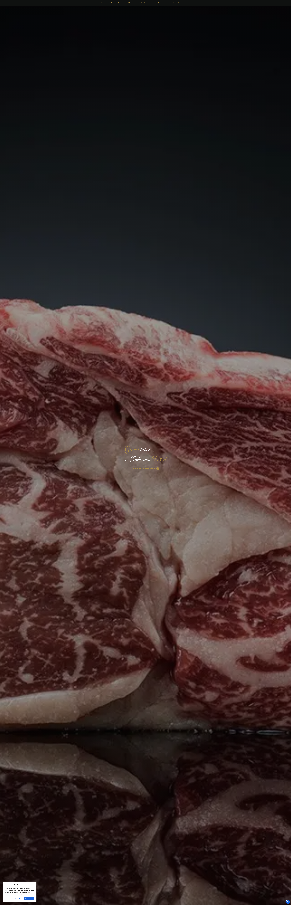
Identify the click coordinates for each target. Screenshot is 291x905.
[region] (19, 892)
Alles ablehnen (18, 898)
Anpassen (9, 898)
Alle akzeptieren (29, 898)
